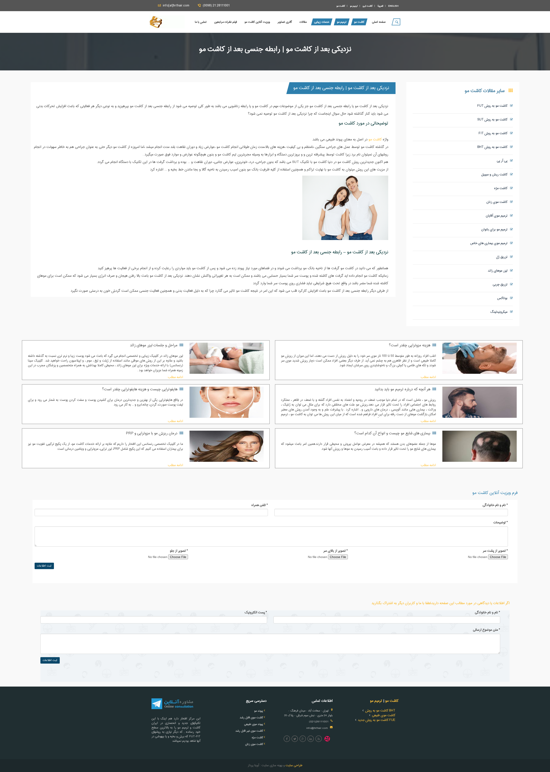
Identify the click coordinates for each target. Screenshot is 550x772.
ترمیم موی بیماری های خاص (490, 243)
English (393, 6)
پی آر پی (503, 161)
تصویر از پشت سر (495, 551)
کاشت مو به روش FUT (493, 106)
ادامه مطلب (428, 377)
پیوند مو (258, 711)
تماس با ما (201, 22)
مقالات (303, 22)
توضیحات (500, 522)
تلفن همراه (259, 505)
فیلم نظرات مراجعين (225, 22)
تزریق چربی (501, 284)
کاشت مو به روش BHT (493, 147)
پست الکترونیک (256, 612)
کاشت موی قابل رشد (251, 717)
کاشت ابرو (368, 6)
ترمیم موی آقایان (498, 216)
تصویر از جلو (179, 551)
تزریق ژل (503, 257)
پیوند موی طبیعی (253, 724)
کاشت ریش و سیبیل (495, 174)
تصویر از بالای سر (335, 551)
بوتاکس (503, 298)
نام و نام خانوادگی (495, 505)
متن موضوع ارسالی (486, 630)
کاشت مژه (502, 188)
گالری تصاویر (285, 22)
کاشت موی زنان (498, 202)
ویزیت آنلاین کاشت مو (257, 22)
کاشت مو (340, 6)
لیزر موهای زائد (499, 271)
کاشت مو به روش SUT (493, 119)
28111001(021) (318, 721)
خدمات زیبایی (321, 22)
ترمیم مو (354, 6)
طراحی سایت (293, 765)
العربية (380, 6)
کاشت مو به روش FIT (494, 133)
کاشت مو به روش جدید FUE (376, 720)
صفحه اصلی (379, 22)
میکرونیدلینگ (500, 312)
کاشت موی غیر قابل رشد (249, 731)
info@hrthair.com (317, 728)
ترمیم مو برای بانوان (495, 229)
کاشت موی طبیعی (383, 715)
